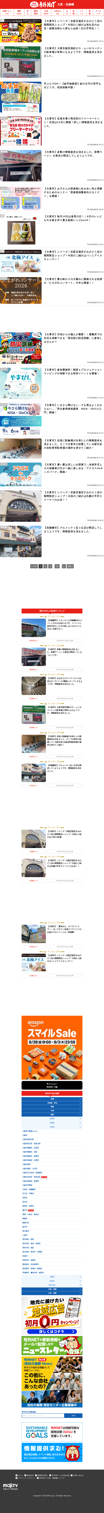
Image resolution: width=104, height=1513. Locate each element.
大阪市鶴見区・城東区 (30, 1156)
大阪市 (24, 1135)
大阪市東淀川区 (28, 1139)
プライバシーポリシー (27, 1478)
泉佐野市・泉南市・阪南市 (32, 1268)
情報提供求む (42, 1475)
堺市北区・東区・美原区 (31, 1243)
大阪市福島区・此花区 (30, 1148)
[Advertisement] (52, 318)
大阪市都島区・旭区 (29, 1152)
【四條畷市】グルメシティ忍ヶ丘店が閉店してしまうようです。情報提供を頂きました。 (64, 768)
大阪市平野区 (27, 1185)
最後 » (70, 566)
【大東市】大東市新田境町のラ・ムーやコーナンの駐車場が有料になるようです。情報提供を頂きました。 (64, 710)
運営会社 (30, 1475)
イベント (81, 12)
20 (57, 566)
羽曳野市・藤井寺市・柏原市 (33, 1273)
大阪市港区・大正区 (29, 1169)
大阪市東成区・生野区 (30, 1160)
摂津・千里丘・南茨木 (30, 1214)
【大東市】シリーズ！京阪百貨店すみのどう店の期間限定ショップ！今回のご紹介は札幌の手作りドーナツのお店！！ (64, 863)
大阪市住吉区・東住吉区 (34, 1177)
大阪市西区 (26, 1164)
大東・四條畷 (65, 4)
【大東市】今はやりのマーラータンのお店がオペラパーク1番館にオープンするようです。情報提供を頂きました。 (64, 681)
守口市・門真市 (28, 1193)
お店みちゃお (57, 12)
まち (67, 12)
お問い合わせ (78, 1475)
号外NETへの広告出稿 (60, 1475)
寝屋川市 (25, 1223)
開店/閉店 (36, 12)
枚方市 (24, 1227)
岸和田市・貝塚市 (29, 1260)
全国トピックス (7, 12)
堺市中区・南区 (28, 1248)
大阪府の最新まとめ (29, 1131)
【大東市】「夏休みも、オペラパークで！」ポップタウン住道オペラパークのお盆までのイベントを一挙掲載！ (64, 929)
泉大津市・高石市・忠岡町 (32, 1252)
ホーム (20, 1475)
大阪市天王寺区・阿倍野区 (32, 1173)
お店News (46, 12)
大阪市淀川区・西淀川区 (31, 1144)
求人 (28, 12)
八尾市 (24, 1235)
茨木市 (24, 1202)
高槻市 (24, 1218)
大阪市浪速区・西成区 (30, 1181)
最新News (19, 12)
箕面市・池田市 (28, 1206)
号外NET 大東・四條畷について (52, 1478)
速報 (90, 12)
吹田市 (24, 1198)
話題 (73, 12)
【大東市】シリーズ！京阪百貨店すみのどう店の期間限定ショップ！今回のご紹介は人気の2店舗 (64, 834)
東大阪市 (25, 1231)
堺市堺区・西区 (28, 1239)
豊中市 (27, 1210)
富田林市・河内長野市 (30, 1264)
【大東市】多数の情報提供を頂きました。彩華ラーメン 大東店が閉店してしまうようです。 (64, 652)
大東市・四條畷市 (29, 1189)
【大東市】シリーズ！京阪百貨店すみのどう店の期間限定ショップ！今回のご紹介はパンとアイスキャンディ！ (64, 958)
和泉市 (24, 1256)
